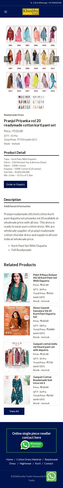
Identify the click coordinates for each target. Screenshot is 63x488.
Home (9, 459)
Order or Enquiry (15, 184)
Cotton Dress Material (28, 459)
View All (14, 411)
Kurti (38, 463)
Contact (48, 463)
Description (12, 199)
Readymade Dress (14, 114)
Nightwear (26, 463)
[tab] (31, 199)
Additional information (17, 206)
